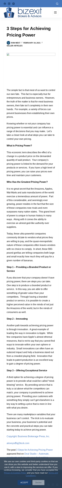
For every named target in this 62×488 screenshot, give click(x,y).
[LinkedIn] (9, 4)
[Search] (57, 4)
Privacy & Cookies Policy (15, 473)
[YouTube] (13, 4)
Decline (38, 482)
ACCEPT (24, 482)
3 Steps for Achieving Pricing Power (34, 450)
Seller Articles (14, 46)
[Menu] (55, 12)
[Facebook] (5, 4)
